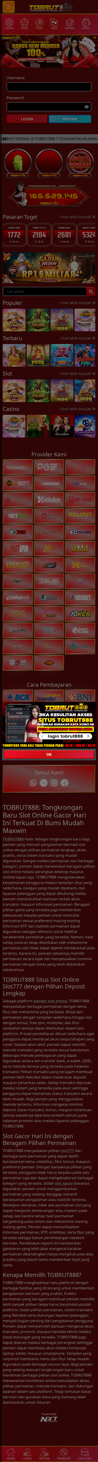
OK (49, 754)
